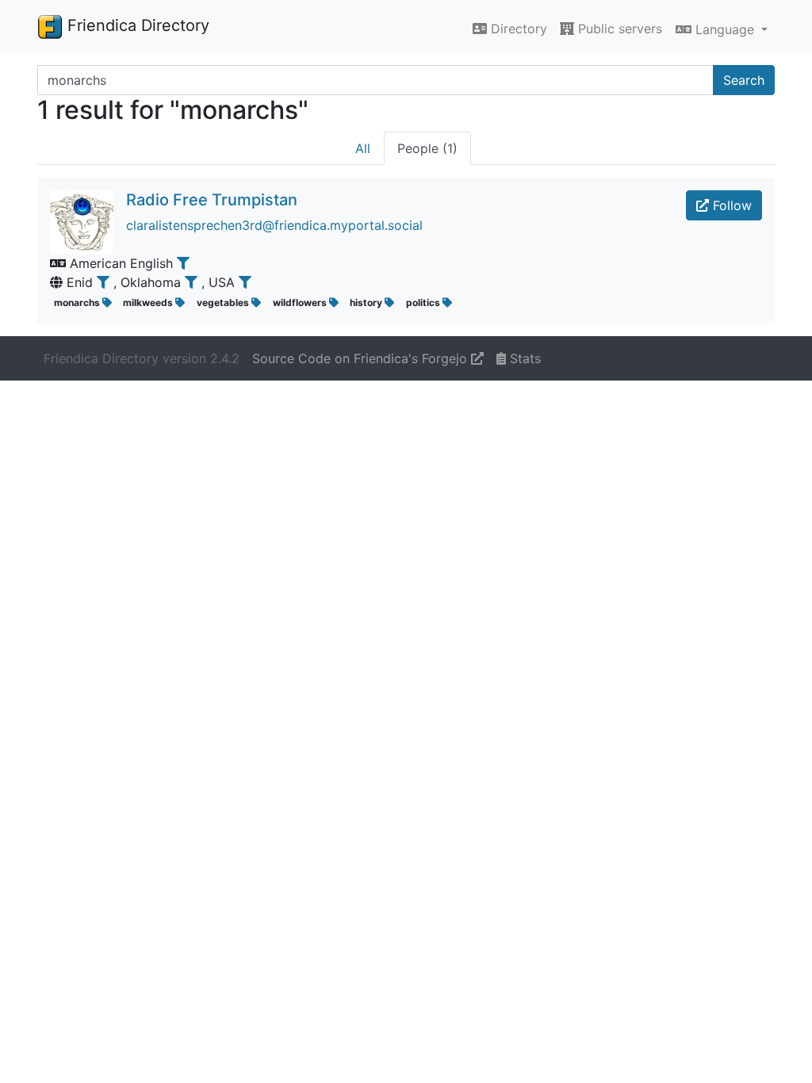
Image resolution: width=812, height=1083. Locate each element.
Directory (517, 28)
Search (743, 80)
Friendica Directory (136, 25)
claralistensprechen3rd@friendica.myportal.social (274, 225)
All (362, 148)
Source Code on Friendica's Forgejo (361, 358)
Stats (523, 358)
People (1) (427, 148)
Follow (730, 205)
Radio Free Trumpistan (211, 199)
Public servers (618, 28)
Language (724, 29)
